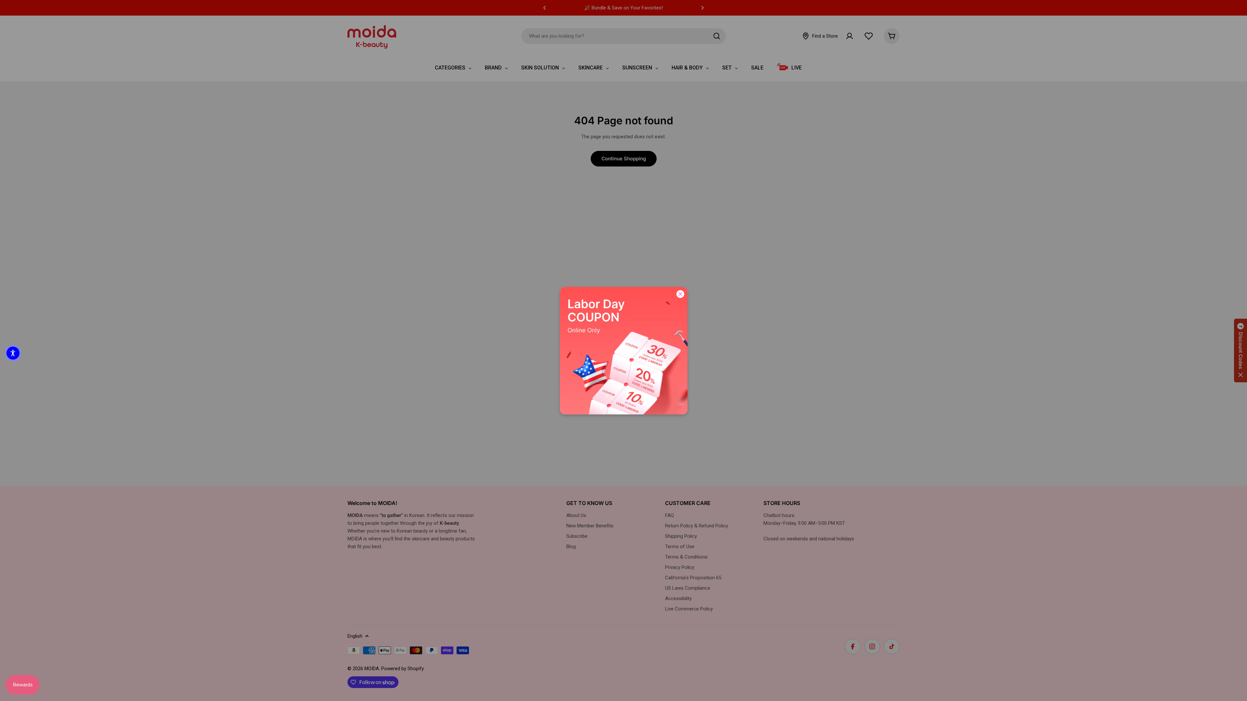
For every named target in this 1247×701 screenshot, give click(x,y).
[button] (13, 353)
